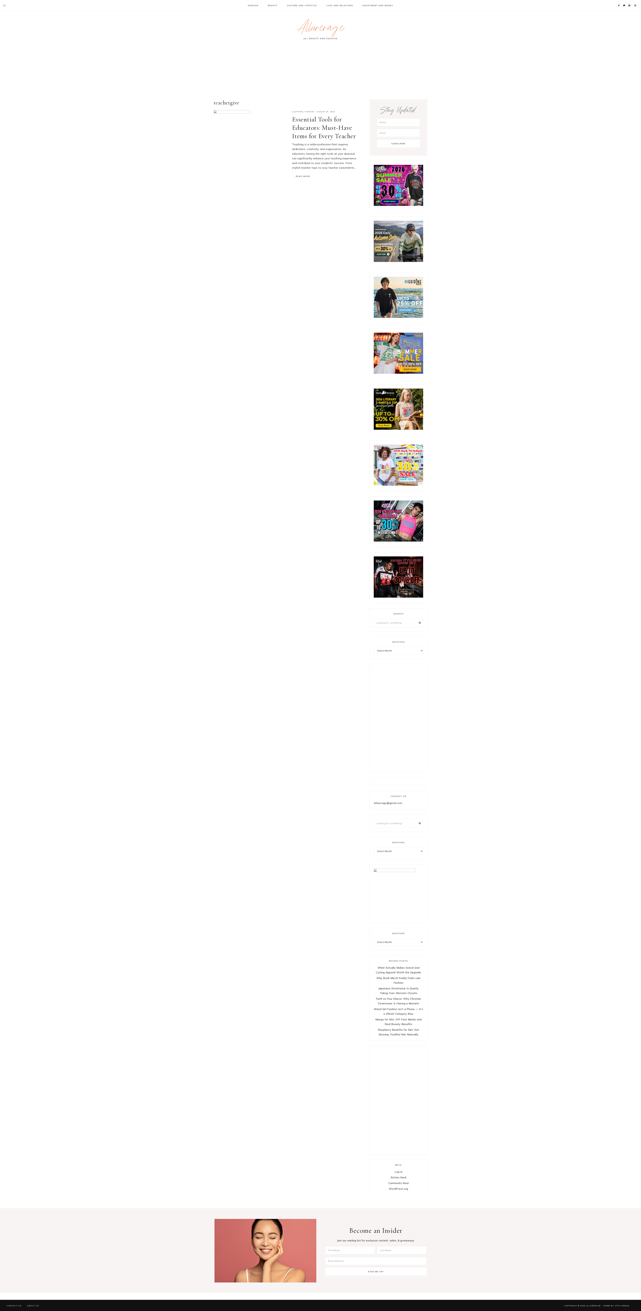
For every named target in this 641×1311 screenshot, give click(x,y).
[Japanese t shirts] (398, 372)
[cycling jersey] (398, 261)
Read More (303, 176)
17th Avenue (622, 1305)
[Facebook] (619, 1)
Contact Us (14, 1305)
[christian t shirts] (398, 316)
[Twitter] (625, 1)
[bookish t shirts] (398, 428)
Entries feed (398, 1177)
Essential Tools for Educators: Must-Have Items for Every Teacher (324, 127)
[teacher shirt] (398, 484)
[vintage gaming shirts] (398, 596)
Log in (398, 1171)
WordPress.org (398, 1188)
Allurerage (320, 29)
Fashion (309, 112)
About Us (33, 1305)
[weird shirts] (398, 205)
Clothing (297, 112)
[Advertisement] (320, 71)
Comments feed (398, 1183)
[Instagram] (630, 1)
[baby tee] (398, 540)
